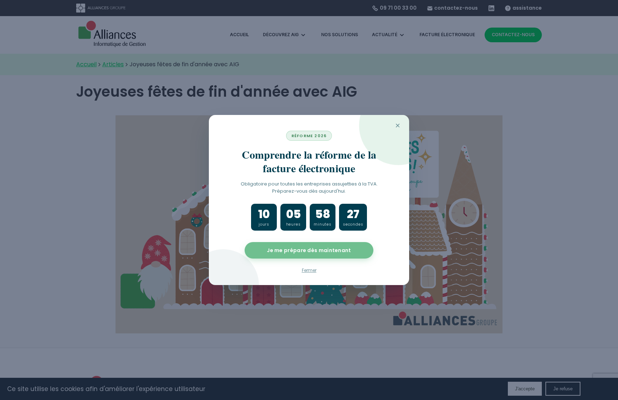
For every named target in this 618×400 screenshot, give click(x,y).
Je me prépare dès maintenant (309, 250)
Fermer (309, 270)
